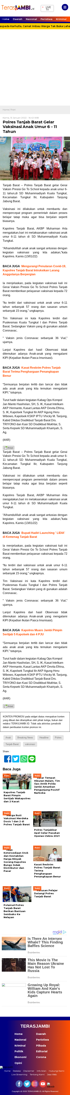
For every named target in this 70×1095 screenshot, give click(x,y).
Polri (13, 109)
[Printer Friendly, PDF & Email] (9, 448)
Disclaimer (28, 1071)
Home (5, 19)
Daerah (17, 19)
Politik (19, 1051)
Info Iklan (41, 1071)
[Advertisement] (35, 69)
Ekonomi (20, 1057)
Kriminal (61, 19)
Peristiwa (46, 19)
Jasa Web (52, 1074)
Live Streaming (19, 1074)
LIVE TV (46, 8)
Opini (18, 1063)
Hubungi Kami (56, 1071)
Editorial (41, 1051)
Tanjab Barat (12, 744)
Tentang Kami (37, 1074)
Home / (7, 109)
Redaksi (17, 1071)
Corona (41, 1057)
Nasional (31, 19)
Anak (8, 737)
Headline (43, 737)
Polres (58, 737)
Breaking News (25, 737)
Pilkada (41, 1045)
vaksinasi (30, 744)
